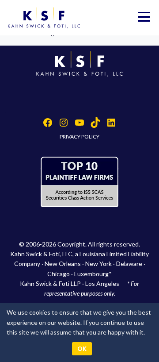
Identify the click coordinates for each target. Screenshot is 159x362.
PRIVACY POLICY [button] (79, 136)
